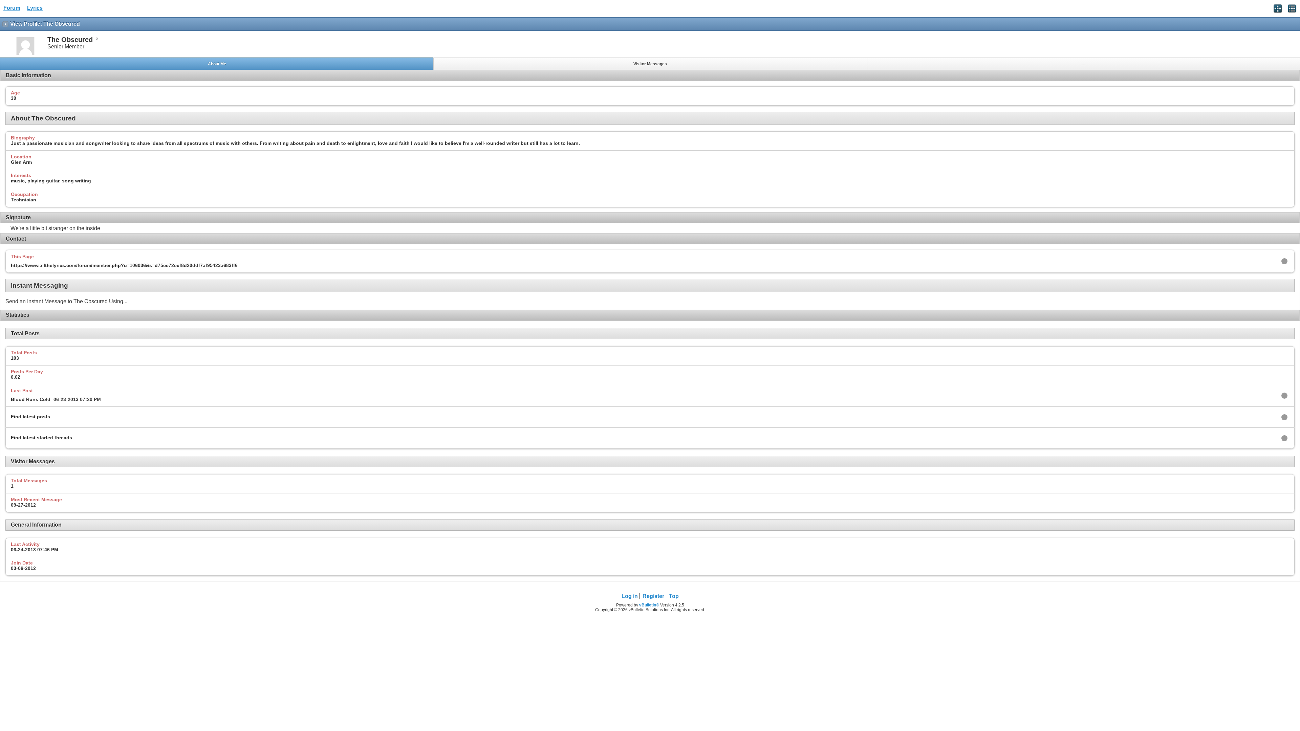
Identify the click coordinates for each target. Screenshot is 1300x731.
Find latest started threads (41, 437)
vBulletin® (649, 605)
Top (674, 596)
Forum (11, 8)
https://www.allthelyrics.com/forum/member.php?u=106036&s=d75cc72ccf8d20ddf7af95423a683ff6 (124, 265)
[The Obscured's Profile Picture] (25, 54)
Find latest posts (30, 416)
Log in (630, 596)
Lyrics (35, 8)
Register (653, 596)
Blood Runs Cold (30, 399)
